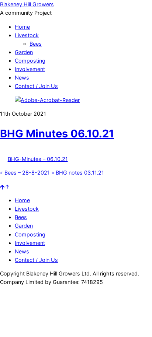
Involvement (30, 69)
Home (22, 27)
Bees (36, 44)
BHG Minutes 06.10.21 (57, 133)
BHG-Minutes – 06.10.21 (38, 159)
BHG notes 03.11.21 (77, 172)
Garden (24, 52)
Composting (30, 60)
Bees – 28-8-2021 (25, 172)
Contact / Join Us (36, 86)
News (22, 77)
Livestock (27, 35)
